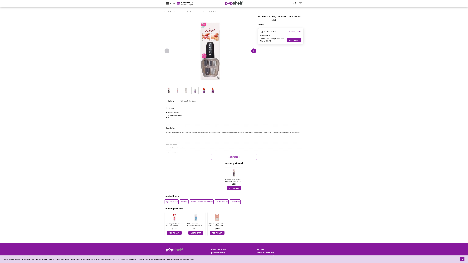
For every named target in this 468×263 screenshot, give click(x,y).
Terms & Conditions (265, 253)
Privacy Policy (120, 259)
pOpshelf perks (218, 253)
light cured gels (172, 202)
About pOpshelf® (219, 249)
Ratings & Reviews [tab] (188, 100)
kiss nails (184, 202)
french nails (235, 202)
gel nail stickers (222, 202)
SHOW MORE (234, 157)
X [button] (462, 259)
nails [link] (180, 12)
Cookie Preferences (187, 259)
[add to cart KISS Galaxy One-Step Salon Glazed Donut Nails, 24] (217, 233)
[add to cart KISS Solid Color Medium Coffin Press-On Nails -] (195, 233)
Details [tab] (171, 100)
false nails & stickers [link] (210, 12)
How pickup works (295, 32)
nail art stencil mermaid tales (202, 202)
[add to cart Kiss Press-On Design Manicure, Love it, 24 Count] (294, 40)
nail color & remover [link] (192, 12)
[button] (458, 259)
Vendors (260, 249)
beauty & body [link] (170, 12)
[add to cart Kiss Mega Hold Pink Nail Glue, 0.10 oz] (174, 233)
